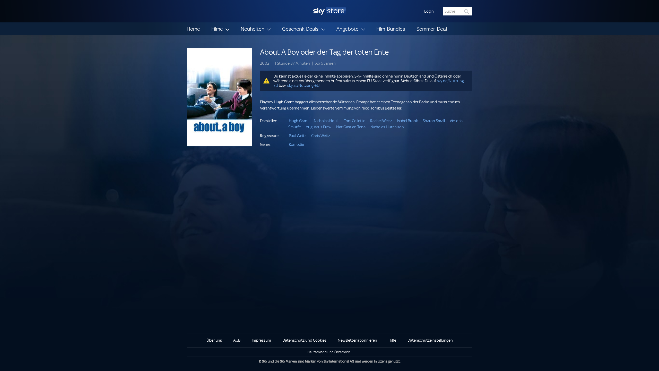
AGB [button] (236, 340)
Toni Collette (354, 121)
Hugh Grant (299, 121)
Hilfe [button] (392, 340)
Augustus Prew (318, 127)
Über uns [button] (214, 340)
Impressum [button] (261, 340)
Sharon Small (434, 121)
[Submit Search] (467, 11)
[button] (429, 11)
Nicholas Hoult (326, 121)
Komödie (296, 144)
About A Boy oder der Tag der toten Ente (324, 52)
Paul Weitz (297, 135)
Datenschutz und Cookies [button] (304, 340)
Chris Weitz (320, 135)
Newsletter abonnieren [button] (357, 340)
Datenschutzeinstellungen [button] (430, 340)
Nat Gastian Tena (351, 127)
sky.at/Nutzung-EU (303, 85)
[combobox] (457, 11)
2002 (264, 63)
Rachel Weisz (381, 121)
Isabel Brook (407, 121)
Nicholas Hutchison (387, 127)
